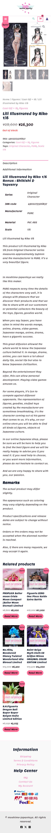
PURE (34, 146)
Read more (11, 616)
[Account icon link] (47, 19)
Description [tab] (10, 163)
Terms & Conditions (26, 760)
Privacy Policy (25, 764)
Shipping (25, 756)
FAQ (26, 777)
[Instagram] (29, 827)
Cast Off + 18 (29, 99)
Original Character (19, 146)
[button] (33, 19)
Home (6, 99)
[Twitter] (25, 827)
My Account (25, 786)
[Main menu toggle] (5, 19)
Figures (16, 99)
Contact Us (25, 782)
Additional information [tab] (17, 169)
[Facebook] (21, 827)
